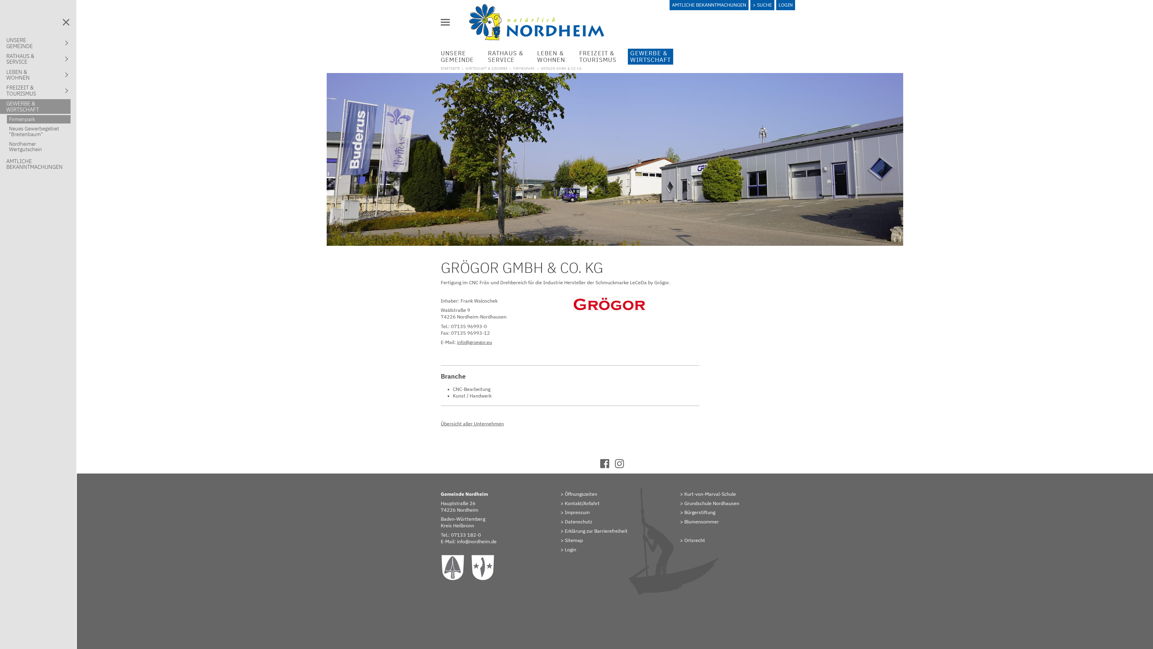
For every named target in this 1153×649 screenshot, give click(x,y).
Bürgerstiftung (699, 512)
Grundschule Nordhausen (711, 503)
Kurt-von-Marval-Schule (710, 494)
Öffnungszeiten (581, 494)
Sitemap (574, 540)
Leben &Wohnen (551, 56)
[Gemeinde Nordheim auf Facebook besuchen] (607, 466)
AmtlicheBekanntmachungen (34, 164)
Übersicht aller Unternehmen (472, 424)
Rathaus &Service (506, 56)
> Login (568, 550)
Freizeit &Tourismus (598, 56)
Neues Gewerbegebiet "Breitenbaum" (34, 131)
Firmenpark (524, 68)
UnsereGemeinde (457, 56)
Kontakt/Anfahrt (582, 503)
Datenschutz (578, 522)
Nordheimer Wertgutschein (25, 147)
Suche (764, 5)
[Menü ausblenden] (66, 22)
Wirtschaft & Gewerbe (486, 68)
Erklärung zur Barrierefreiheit (596, 531)
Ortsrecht (694, 540)
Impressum (577, 512)
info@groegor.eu (474, 342)
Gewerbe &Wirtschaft (650, 56)
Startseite (450, 68)
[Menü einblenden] (445, 22)
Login (786, 5)
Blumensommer (701, 522)
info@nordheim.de (477, 541)
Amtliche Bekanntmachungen (709, 5)
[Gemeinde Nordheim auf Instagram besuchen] (622, 466)
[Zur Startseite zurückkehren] (536, 8)
